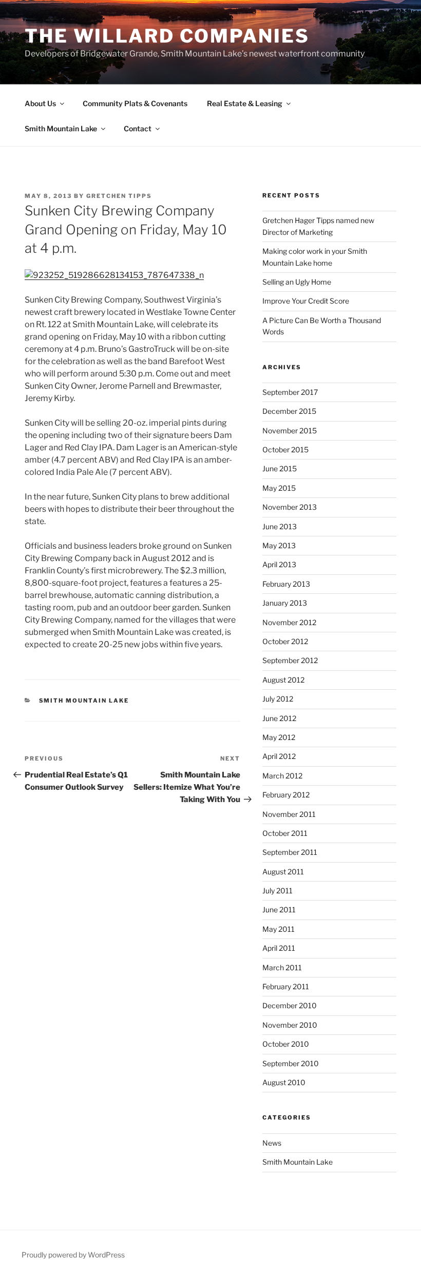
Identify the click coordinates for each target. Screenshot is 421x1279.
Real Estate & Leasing (244, 103)
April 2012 (279, 756)
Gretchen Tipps (119, 195)
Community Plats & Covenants (135, 103)
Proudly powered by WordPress (73, 1254)
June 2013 (279, 526)
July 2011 (277, 890)
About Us (40, 103)
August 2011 (283, 871)
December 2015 (289, 411)
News (271, 1142)
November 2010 (289, 1025)
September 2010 (290, 1063)
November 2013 (289, 507)
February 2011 (285, 986)
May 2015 (279, 488)
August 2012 (283, 679)
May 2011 (278, 929)
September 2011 (289, 852)
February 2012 (286, 794)
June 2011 (279, 909)
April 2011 (278, 948)
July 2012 (277, 698)
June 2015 (279, 468)
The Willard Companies (167, 36)
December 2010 (289, 1005)
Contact (137, 128)
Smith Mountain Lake (61, 128)
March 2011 (282, 967)
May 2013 (279, 545)
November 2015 (289, 430)
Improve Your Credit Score (305, 300)
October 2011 (285, 833)
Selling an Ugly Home (296, 281)
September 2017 (290, 392)
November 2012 (289, 622)
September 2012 (290, 660)
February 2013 (286, 583)
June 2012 (279, 718)
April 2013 (279, 564)
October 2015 (285, 449)
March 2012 (282, 775)
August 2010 (283, 1082)
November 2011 (289, 814)
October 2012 (285, 641)
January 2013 (284, 602)
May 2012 (278, 737)
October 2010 (285, 1044)
